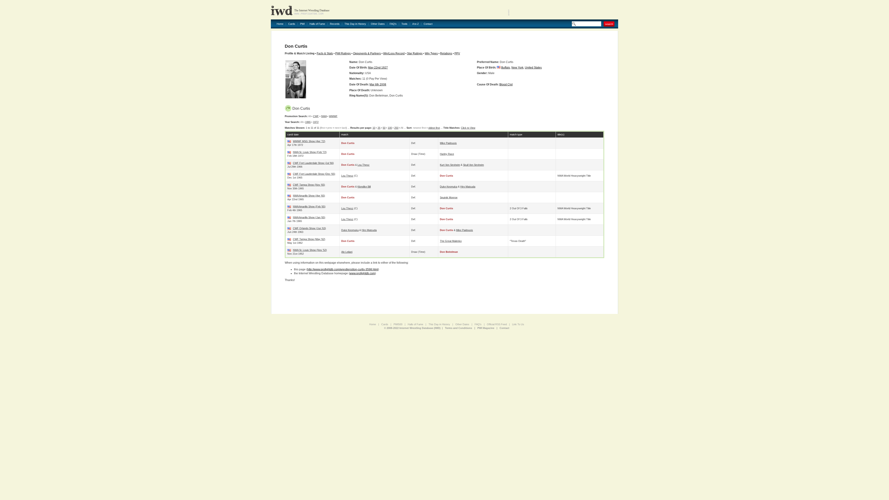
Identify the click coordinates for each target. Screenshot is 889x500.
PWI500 (398, 324)
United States (533, 67)
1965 (308, 122)
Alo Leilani (346, 251)
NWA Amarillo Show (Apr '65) (309, 195)
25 (379, 127)
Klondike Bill (364, 186)
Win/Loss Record (394, 53)
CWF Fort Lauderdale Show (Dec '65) (314, 173)
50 (384, 127)
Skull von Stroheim (473, 164)
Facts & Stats (325, 53)
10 (374, 127)
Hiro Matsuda (467, 186)
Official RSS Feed (497, 324)
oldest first (434, 127)
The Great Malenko (451, 241)
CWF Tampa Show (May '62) (309, 239)
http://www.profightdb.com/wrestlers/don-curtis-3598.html (342, 269)
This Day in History (355, 24)
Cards (291, 24)
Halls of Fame (317, 24)
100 (390, 127)
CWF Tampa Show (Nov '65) (309, 184)
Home (280, 24)
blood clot (506, 84)
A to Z (415, 24)
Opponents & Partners (367, 53)
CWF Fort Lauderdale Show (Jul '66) (313, 163)
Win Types (431, 53)
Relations (446, 53)
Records (335, 24)
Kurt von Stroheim (450, 164)
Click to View (468, 127)
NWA (324, 116)
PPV (457, 53)
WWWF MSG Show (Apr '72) (309, 141)
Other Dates (378, 24)
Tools (404, 24)
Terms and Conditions (458, 328)
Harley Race (447, 154)
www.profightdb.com (362, 273)
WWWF (333, 116)
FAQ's (393, 24)
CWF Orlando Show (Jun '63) (309, 228)
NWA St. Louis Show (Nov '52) (310, 250)
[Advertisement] (564, 9)
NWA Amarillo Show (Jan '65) (309, 217)
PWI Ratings (343, 53)
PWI (302, 24)
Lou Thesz (363, 164)
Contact (428, 24)
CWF (316, 116)
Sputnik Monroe (448, 197)
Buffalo (505, 67)
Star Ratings (415, 53)
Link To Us (518, 324)
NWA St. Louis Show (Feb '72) (310, 152)
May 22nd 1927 (378, 67)
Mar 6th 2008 (377, 84)
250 (396, 127)
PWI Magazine (485, 328)
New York (517, 67)
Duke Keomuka (448, 186)
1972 (316, 122)
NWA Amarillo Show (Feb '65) (309, 206)
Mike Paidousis (448, 143)
